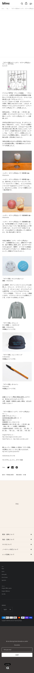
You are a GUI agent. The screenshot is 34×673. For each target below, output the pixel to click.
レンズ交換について (8, 554)
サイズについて (7, 544)
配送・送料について (8, 534)
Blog (7, 8)
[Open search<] (22, 3)
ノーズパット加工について (10, 549)
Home (3, 8)
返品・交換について (8, 539)
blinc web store (11, 620)
